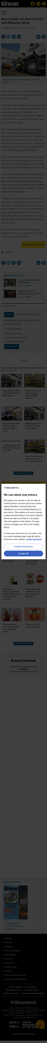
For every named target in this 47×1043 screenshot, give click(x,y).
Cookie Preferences (23, 546)
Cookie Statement (34, 539)
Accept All (23, 553)
